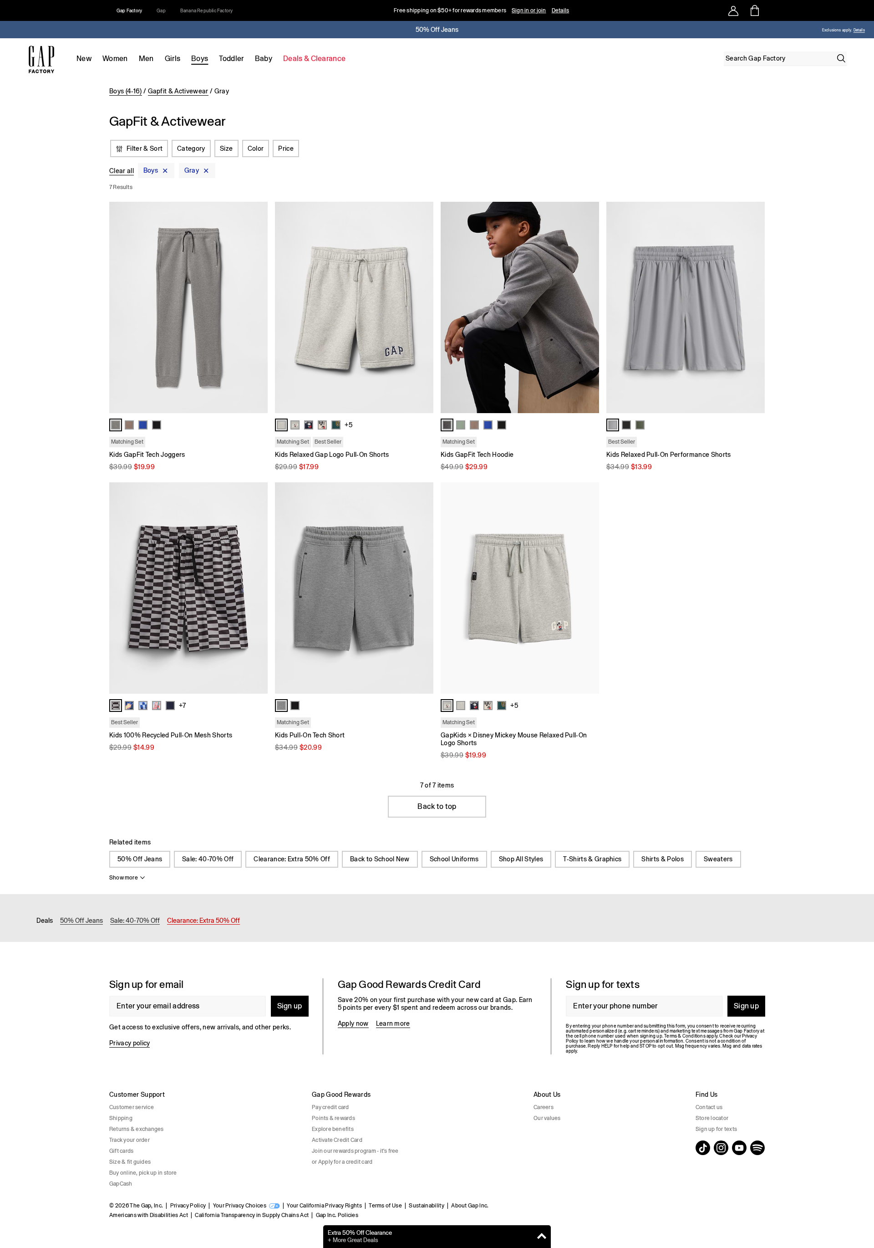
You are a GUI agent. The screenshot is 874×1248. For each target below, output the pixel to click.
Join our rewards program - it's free (355, 1151)
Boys (199, 58)
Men (146, 58)
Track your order (129, 1140)
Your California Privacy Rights (324, 1205)
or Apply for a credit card (342, 1162)
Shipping (120, 1118)
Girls (173, 58)
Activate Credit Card (337, 1140)
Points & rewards (333, 1118)
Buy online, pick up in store (143, 1173)
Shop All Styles (521, 859)
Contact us (709, 1107)
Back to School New (380, 859)
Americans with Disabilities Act (148, 1215)
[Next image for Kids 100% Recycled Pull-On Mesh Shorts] (256, 588)
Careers (544, 1107)
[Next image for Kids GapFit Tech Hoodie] (588, 307)
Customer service (131, 1107)
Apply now (353, 1023)
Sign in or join (529, 10)
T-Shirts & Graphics (592, 859)
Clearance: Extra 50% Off (292, 859)
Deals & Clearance (314, 58)
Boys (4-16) (125, 91)
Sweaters (718, 859)
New (83, 58)
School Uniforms (454, 859)
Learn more (393, 1023)
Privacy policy (129, 1043)
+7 (182, 705)
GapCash (120, 1184)
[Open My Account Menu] (733, 10)
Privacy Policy (188, 1205)
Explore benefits (333, 1129)
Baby (263, 58)
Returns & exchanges (136, 1129)
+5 (348, 425)
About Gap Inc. (469, 1205)
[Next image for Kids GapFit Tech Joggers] (256, 307)
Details (560, 10)
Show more (123, 878)
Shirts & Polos (662, 859)
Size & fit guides (130, 1162)
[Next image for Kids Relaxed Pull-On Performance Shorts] (754, 307)
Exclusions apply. (837, 30)
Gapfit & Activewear (178, 91)
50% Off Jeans (139, 859)
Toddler (231, 58)
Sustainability (426, 1205)
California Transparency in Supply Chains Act (252, 1215)
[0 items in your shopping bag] (754, 10)
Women (115, 58)
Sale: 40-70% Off (208, 859)
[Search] (841, 58)
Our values (547, 1118)
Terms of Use (385, 1205)
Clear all (121, 170)
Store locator (712, 1118)
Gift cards (121, 1151)
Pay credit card (330, 1107)
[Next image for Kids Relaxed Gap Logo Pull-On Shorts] (422, 307)
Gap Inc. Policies (337, 1215)
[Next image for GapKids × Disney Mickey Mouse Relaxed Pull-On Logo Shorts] (588, 588)
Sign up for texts (716, 1129)
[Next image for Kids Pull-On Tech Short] (422, 588)
